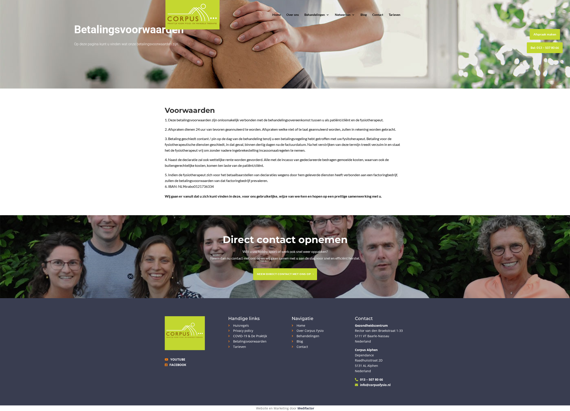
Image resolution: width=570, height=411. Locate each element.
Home (276, 15)
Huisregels (241, 325)
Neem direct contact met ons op (284, 274)
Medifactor (305, 408)
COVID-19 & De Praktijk (250, 336)
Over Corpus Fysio (310, 330)
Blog (363, 15)
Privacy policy (243, 330)
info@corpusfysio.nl (375, 385)
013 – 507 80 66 (371, 379)
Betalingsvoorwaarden (250, 341)
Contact (377, 15)
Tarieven (394, 15)
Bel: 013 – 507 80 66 (545, 48)
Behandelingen (314, 15)
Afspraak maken (544, 34)
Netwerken (342, 15)
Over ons (292, 15)
